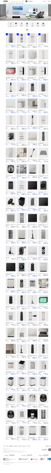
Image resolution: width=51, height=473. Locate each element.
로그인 (46, 3)
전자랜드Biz (17, 3)
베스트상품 (9, 3)
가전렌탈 (20, 3)
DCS (11, 3)
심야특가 (14, 3)
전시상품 (22, 3)
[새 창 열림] (23, 459)
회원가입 (48, 3)
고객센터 (50, 3)
